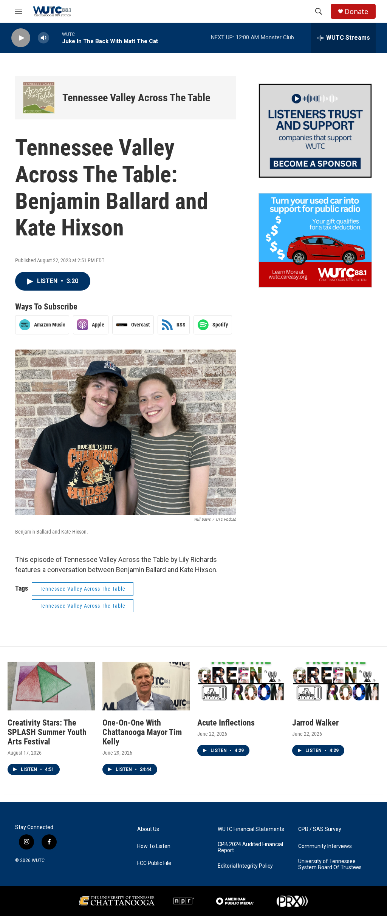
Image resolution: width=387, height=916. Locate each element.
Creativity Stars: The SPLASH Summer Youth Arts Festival (47, 732)
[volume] (43, 37)
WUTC (38, 860)
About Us (148, 829)
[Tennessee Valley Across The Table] (39, 98)
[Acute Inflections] (241, 686)
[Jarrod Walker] (335, 686)
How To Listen (153, 846)
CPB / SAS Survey (319, 829)
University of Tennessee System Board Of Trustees (330, 864)
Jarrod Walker (315, 722)
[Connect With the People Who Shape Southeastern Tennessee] (315, 131)
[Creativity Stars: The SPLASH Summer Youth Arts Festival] (51, 686)
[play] (21, 38)
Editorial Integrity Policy (245, 866)
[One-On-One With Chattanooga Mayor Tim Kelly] (146, 686)
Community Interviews (325, 846)
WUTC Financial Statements (251, 829)
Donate (356, 11)
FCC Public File (154, 863)
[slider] (55, 38)
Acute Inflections (226, 722)
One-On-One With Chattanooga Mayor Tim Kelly (142, 732)
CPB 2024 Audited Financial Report (250, 847)
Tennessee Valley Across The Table (136, 97)
